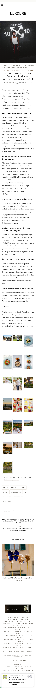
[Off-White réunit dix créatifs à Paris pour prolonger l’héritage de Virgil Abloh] (18, 42)
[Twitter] (14, 17)
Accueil (4, 66)
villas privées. (7, 501)
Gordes (5, 492)
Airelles (5, 487)
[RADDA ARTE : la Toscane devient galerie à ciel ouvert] (18, 560)
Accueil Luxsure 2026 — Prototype (15, 673)
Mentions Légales (12, 619)
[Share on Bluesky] (30, 511)
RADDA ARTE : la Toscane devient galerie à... (18, 578)
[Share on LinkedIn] (24, 511)
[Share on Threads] (28, 511)
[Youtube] (21, 17)
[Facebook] (11, 17)
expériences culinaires (18, 487)
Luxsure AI (24, 617)
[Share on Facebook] (19, 511)
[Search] (34, 5)
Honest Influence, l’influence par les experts (18, 621)
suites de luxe (18, 497)
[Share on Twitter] (21, 511)
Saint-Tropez (7, 497)
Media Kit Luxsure (14, 617)
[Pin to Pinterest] (23, 511)
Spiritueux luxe (16, 671)
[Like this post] (17, 511)
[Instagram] (16, 17)
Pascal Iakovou (11, 82)
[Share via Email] (31, 511)
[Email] (24, 17)
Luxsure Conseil (24, 619)
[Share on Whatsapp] (26, 511)
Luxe (26, 492)
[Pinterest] (19, 17)
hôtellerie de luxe (16, 492)
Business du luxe (27, 671)
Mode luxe (6, 671)
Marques (29, 673)
